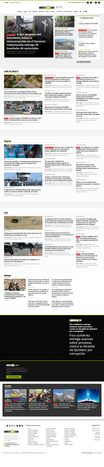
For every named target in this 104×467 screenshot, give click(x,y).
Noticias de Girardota (33, 436)
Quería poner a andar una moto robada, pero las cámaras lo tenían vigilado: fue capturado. (59, 149)
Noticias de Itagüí (50, 90)
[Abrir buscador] (20, 2)
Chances (48, 438)
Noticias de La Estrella (70, 433)
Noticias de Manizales (33, 431)
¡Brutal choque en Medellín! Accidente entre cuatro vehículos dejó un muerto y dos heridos (22, 119)
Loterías (66, 438)
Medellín (19, 11)
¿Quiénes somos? (96, 428)
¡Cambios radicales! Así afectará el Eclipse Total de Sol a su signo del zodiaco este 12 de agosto (87, 406)
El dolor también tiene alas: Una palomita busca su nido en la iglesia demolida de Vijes (87, 239)
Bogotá (25, 11)
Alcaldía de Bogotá (69, 436)
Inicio (29, 428)
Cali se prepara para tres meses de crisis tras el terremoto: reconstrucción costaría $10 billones (59, 234)
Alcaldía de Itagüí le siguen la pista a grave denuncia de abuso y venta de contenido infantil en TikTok (58, 95)
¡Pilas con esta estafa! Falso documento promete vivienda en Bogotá (88, 184)
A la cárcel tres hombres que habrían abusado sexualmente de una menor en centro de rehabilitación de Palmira (87, 221)
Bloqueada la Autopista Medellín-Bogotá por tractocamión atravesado (58, 108)
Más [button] (84, 11)
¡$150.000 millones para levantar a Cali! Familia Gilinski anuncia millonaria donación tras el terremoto (59, 248)
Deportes (66, 439)
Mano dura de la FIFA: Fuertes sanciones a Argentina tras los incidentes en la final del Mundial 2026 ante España (39, 303)
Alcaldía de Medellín (51, 436)
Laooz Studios (97, 452)
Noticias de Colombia (61, 51)
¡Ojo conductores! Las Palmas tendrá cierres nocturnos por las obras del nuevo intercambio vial (22, 93)
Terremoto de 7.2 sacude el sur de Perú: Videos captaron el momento (63, 405)
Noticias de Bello (81, 75)
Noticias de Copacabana (51, 104)
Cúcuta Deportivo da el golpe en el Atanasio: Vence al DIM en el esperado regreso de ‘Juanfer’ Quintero (38, 292)
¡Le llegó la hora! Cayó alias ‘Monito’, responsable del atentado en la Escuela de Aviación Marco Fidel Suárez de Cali (59, 221)
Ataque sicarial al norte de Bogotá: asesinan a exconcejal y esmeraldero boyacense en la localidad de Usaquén (58, 179)
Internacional (31, 438)
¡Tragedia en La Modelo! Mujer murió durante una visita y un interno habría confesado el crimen (22, 191)
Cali (30, 11)
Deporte (52, 11)
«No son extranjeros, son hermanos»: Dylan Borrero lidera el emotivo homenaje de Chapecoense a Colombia (15, 407)
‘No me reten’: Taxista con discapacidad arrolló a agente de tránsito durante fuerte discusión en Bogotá (58, 164)
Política (47, 11)
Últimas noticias (15, 2)
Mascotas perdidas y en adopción (36, 444)
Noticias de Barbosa (51, 435)
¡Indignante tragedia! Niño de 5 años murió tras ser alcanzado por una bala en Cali (23, 234)
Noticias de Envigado (69, 431)
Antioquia (34, 11)
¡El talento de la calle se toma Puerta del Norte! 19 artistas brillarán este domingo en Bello (87, 80)
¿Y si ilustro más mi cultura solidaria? (86, 44)
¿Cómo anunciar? (96, 430)
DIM (80, 11)
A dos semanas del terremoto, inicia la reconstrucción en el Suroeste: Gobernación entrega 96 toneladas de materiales (26, 41)
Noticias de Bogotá (81, 144)
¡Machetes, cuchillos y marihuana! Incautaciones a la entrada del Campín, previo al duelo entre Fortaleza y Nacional (22, 163)
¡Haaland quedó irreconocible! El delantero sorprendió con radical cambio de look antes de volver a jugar (38, 282)
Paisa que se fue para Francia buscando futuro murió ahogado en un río (88, 114)
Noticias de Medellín (82, 92)
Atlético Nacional (32, 441)
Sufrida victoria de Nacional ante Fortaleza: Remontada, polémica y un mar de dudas (15, 295)
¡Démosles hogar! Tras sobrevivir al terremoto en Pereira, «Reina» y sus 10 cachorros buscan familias (38, 406)
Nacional (75, 11)
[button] (6, 2)
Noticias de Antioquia (13, 31)
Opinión (80, 22)
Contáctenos (97, 439)
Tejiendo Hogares (68, 444)
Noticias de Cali (80, 216)
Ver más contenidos (14, 376)
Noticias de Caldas (32, 433)
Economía (59, 11)
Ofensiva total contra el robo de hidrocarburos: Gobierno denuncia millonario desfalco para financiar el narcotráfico (64, 33)
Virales (8, 386)
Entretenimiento (67, 11)
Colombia (41, 11)
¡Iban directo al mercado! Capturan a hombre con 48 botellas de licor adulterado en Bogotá (87, 167)
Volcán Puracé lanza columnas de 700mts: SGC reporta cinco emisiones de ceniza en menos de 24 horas (64, 55)
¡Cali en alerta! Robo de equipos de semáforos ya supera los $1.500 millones (21, 260)
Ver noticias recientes (84, 61)
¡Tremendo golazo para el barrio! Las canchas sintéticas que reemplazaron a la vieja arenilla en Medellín (59, 80)
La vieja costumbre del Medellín (88, 23)
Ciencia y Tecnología (33, 443)
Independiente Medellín (51, 441)
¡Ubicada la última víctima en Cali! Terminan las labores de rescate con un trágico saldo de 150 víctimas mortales (86, 257)
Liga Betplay (67, 441)
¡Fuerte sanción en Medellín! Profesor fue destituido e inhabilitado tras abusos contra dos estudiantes (87, 97)
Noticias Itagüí (31, 435)
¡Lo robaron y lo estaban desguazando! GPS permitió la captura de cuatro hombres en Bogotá (87, 150)
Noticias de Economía (61, 28)
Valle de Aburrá (11, 71)
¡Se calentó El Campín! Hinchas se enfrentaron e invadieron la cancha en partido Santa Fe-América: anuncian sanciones (62, 282)
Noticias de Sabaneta (51, 433)
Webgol (7, 275)
